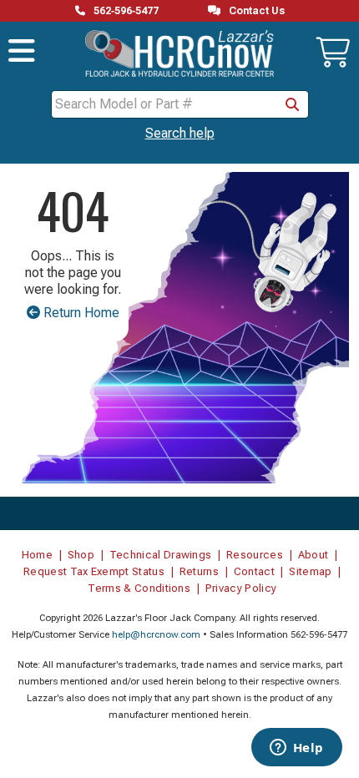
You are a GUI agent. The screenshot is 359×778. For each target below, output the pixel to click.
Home (37, 554)
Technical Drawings (160, 554)
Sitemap (310, 571)
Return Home (79, 313)
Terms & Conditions (139, 588)
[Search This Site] (292, 104)
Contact (254, 571)
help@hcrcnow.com (156, 634)
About (313, 554)
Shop (81, 554)
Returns (199, 571)
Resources (254, 554)
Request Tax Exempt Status (93, 571)
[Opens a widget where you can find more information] (296, 749)
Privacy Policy (241, 588)
